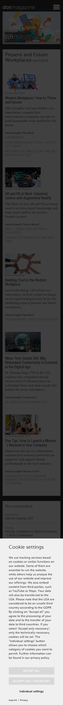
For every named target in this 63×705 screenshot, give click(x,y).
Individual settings (31, 691)
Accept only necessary (31, 681)
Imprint (13, 700)
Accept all (31, 671)
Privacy (24, 700)
